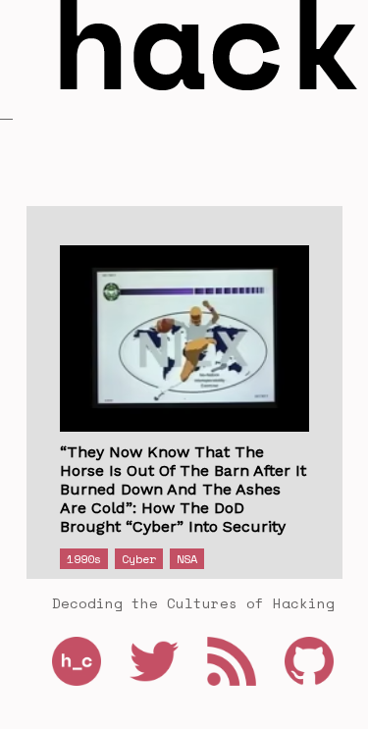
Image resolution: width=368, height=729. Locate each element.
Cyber (139, 558)
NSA (187, 558)
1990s (84, 558)
